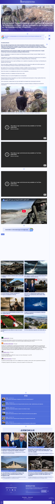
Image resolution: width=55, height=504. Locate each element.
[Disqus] (24, 349)
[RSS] (15, 490)
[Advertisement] (24, 248)
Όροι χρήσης (24, 497)
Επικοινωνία (30, 497)
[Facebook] (7, 490)
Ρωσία (3, 234)
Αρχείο (3, 21)
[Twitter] (9, 490)
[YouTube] (12, 490)
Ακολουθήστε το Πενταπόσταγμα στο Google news (16, 229)
